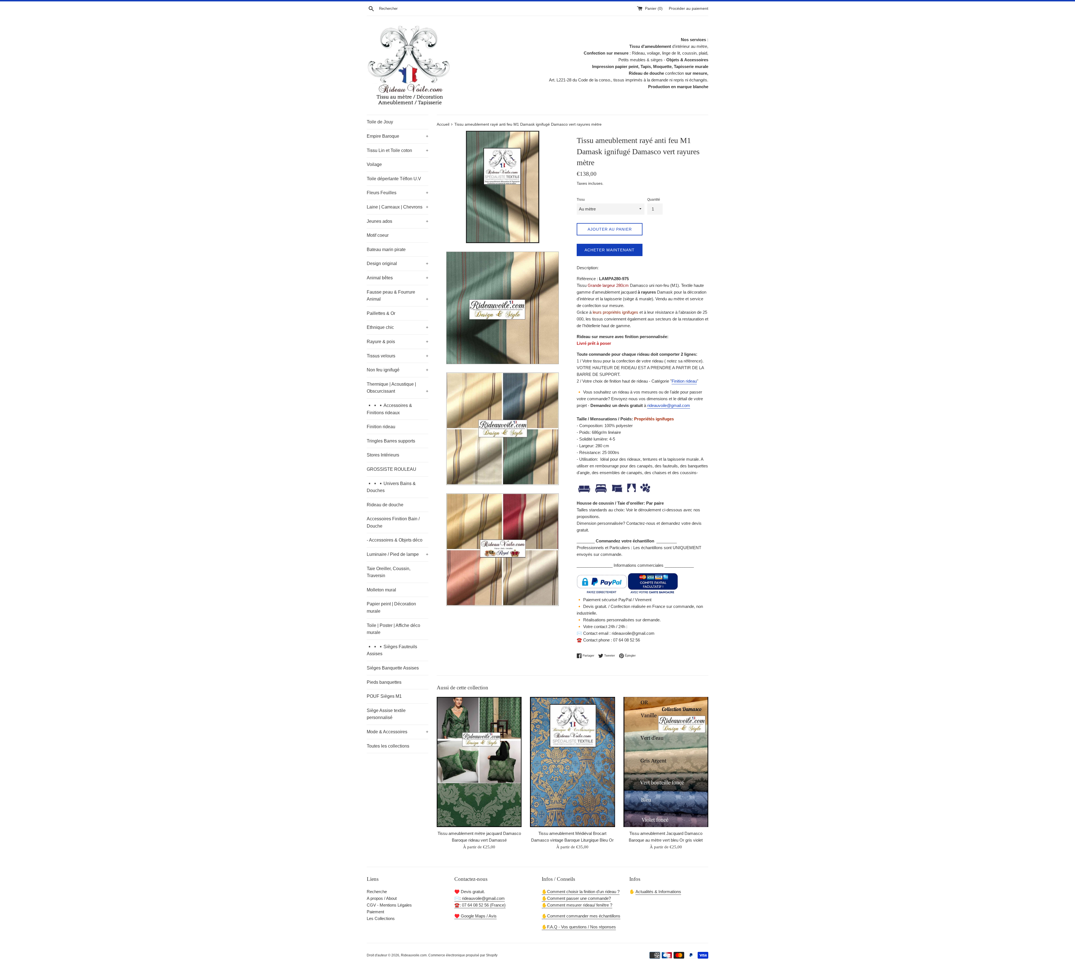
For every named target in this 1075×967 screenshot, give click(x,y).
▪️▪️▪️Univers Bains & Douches (391, 487)
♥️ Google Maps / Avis (475, 916)
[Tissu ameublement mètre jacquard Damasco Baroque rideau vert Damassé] (479, 762)
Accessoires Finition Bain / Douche (393, 522)
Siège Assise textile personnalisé (386, 714)
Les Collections (381, 918)
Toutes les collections (388, 746)
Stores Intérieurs (383, 455)
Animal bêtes (397, 277)
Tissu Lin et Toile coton (397, 150)
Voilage (374, 164)
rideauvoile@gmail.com (668, 405)
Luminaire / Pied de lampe (397, 554)
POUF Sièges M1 (384, 696)
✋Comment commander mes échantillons (581, 916)
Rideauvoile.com (414, 955)
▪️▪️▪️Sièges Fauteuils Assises (392, 650)
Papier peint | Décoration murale (391, 607)
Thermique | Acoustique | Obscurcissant (397, 388)
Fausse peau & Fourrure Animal (397, 296)
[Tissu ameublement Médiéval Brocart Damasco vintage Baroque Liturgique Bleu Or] (572, 762)
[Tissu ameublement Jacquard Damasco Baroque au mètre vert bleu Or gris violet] (665, 762)
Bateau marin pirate (386, 249)
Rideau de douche (385, 504)
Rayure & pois (397, 341)
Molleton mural (381, 589)
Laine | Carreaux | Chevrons (397, 207)
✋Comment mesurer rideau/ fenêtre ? (577, 905)
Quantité (653, 200)
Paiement (375, 911)
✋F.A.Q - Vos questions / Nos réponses (579, 926)
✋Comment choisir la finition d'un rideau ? (581, 891)
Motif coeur (378, 235)
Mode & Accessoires (397, 731)
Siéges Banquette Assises (393, 668)
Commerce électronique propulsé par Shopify (462, 955)
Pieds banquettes (384, 682)
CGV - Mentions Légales (389, 905)
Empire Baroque (397, 136)
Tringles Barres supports (391, 441)
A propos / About (382, 898)
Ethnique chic (397, 327)
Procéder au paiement (688, 8)
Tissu (581, 200)
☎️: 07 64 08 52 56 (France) (480, 905)
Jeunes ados (397, 221)
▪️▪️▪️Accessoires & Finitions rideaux (389, 409)
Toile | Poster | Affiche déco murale (393, 629)
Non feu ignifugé (397, 369)
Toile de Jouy (380, 122)
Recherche (377, 891)
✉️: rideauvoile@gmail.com (479, 898)
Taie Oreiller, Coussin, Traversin (388, 572)
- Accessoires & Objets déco (394, 540)
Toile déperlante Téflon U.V (394, 178)
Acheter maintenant (610, 250)
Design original (397, 263)
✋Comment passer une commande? (576, 898)
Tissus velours (397, 355)
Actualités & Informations (658, 891)
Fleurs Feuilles (397, 192)
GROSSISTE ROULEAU (391, 469)
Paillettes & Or (381, 313)
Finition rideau (381, 426)
